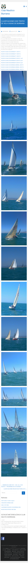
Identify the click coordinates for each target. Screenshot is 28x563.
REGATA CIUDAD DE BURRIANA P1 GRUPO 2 (11, 54)
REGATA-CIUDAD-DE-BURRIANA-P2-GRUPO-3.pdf (12, 62)
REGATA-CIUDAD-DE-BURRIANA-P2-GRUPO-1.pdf (12, 58)
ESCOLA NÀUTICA (20, 551)
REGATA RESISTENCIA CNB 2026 (8, 509)
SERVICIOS (14, 551)
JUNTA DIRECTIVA (15, 549)
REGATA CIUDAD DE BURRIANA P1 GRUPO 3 (11, 56)
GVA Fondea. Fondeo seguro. (8, 500)
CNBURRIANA (5, 31)
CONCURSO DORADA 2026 (7, 502)
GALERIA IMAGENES (8, 554)
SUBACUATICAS (8, 555)
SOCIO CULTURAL (15, 555)
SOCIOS (22, 557)
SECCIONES (15, 554)
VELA (23, 554)
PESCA (20, 554)
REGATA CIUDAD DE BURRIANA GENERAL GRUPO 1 (12, 65)
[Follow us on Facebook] (2, 538)
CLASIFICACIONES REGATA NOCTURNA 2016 (15, 489)
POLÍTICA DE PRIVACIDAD (15, 557)
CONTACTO (22, 555)
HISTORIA (9, 549)
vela (21, 31)
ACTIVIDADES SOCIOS (14, 558)
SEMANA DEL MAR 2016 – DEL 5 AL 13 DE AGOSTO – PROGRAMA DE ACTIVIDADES (12, 485)
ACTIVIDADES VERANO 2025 (18, 552)
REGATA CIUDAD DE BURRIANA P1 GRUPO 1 (11, 51)
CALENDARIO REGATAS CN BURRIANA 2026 (11, 507)
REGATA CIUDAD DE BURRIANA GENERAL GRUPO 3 (12, 69)
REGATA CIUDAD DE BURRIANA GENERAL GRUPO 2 (12, 67)
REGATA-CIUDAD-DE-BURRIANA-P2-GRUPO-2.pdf (12, 60)
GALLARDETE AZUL (8, 552)
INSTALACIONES (23, 549)
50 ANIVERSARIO (7, 551)
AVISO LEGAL (6, 557)
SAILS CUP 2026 (5, 505)
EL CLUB (4, 549)
